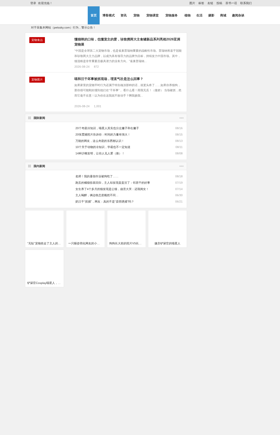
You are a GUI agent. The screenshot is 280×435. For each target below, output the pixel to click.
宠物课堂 (152, 15)
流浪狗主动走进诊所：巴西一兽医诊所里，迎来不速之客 (233, 384)
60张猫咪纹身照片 (126, 346)
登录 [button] (33, 3)
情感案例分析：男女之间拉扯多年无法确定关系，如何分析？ (233, 48)
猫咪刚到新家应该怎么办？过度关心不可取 (55, 407)
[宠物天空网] (48, 19)
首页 (94, 15)
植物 (187, 15)
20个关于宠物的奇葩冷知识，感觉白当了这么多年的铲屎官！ (72, 365)
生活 (199, 15)
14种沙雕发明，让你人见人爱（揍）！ (100, 217)
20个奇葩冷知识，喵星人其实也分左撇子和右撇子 (107, 192)
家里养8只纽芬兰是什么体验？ (47, 419)
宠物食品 (37, 104)
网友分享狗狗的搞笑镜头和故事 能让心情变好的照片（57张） (233, 295)
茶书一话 (231, 3)
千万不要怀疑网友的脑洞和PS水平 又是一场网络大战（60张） (233, 221)
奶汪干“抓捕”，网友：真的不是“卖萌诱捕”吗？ (104, 265)
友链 (210, 3)
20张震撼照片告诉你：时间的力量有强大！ (102, 198)
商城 (223, 15)
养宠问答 (39, 357)
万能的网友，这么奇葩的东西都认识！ (99, 204)
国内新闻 (39, 230)
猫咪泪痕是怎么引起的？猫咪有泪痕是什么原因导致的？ (151, 365)
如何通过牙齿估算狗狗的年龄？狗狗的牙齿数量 (140, 419)
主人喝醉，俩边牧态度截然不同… (96, 259)
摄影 (211, 15)
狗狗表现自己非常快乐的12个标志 (50, 413)
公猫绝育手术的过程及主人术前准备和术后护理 (140, 413)
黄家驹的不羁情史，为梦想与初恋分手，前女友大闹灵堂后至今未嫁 (233, 346)
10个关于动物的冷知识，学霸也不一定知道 (102, 211)
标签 (201, 3)
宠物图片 (37, 143)
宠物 (136, 15)
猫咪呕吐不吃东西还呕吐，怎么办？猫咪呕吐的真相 (143, 395)
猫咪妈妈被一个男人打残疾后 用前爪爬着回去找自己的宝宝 (233, 66)
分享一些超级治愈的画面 (85, 346)
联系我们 (246, 3)
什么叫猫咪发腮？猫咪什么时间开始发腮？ (55, 401)
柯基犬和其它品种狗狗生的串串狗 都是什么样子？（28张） (233, 258)
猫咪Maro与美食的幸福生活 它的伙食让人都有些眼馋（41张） (232, 277)
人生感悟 (196, 150)
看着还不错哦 (212, 432)
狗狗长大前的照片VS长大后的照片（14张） (127, 307)
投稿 (219, 3)
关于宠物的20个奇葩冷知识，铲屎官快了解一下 (58, 395)
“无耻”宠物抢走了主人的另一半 (45, 307)
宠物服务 (171, 15)
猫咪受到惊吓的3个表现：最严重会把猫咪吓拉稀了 (142, 401)
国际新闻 (39, 181)
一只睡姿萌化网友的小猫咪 (85, 307)
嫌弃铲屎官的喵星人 (167, 307)
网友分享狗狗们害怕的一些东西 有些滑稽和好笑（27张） (233, 239)
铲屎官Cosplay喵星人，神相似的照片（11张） (45, 346)
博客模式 (108, 15)
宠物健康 (121, 357)
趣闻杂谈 (238, 15)
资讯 (124, 15)
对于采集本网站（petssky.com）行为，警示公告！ (63, 27)
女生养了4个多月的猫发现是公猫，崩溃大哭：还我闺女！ (112, 252)
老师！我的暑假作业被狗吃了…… (96, 240)
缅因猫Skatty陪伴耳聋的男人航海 (168, 346)
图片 (192, 3)
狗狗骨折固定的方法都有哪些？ (130, 407)
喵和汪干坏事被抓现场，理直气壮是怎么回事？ (108, 143)
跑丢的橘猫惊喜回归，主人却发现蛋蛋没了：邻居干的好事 (112, 246)
